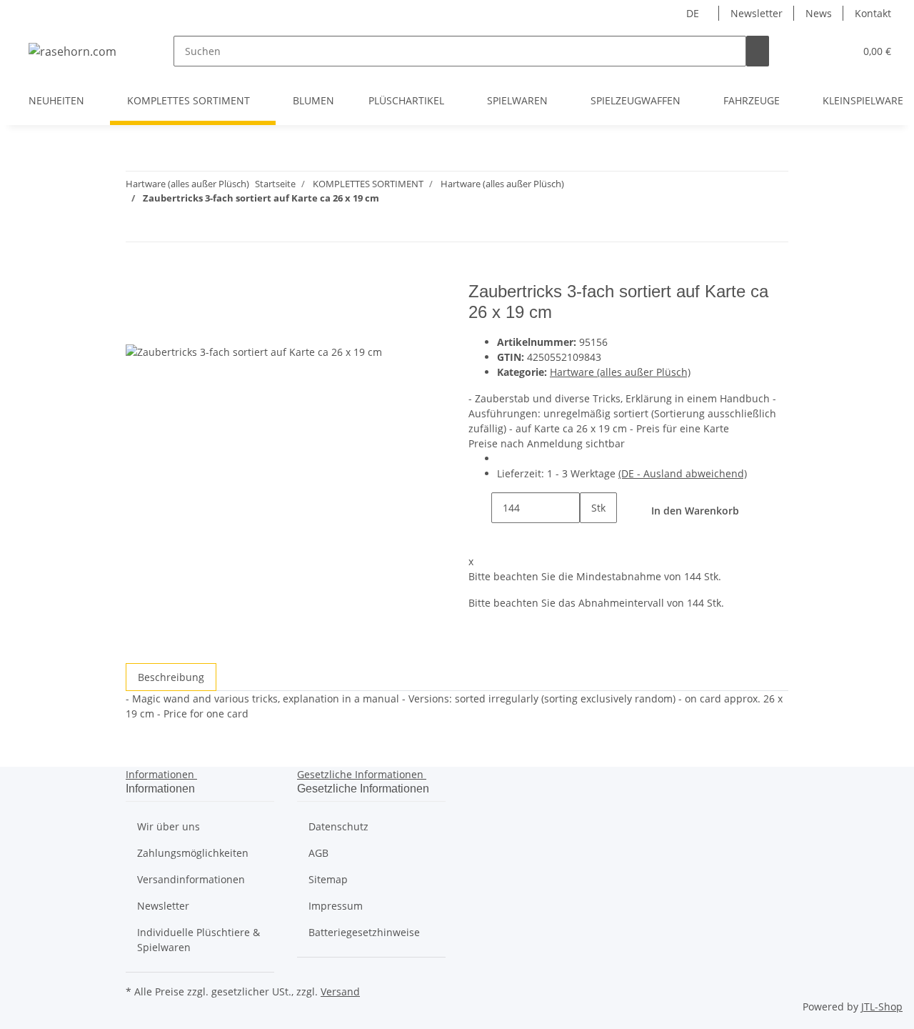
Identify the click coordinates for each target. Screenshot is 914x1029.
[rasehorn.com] (72, 51)
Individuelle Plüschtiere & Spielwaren (198, 939)
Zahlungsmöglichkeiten (192, 853)
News (818, 13)
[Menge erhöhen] (591, 538)
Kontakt (873, 13)
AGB (318, 853)
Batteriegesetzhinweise (364, 932)
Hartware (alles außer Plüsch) (620, 372)
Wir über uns (168, 826)
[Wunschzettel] (837, 51)
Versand (340, 991)
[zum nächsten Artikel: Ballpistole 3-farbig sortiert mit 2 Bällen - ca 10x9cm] (137, 226)
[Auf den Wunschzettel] (162, 327)
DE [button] (694, 13)
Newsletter (756, 13)
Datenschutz (338, 826)
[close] (137, 297)
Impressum (335, 906)
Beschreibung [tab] (171, 677)
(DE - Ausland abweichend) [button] (682, 473)
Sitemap (328, 879)
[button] (814, 51)
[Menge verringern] (479, 507)
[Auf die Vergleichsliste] (137, 327)
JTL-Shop (882, 1006)
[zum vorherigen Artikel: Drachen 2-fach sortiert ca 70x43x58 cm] (162, 226)
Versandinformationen (191, 879)
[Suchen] (757, 51)
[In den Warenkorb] (137, 274)
